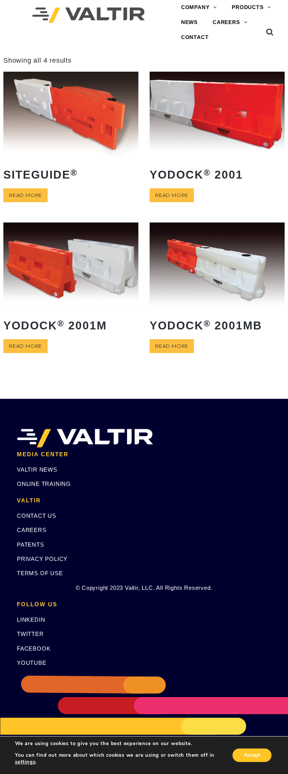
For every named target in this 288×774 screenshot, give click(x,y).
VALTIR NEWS (37, 469)
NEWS (189, 22)
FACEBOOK (33, 648)
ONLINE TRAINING (44, 484)
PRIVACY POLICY (42, 559)
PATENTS (30, 544)
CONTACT (195, 37)
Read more (25, 195)
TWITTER (30, 634)
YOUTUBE (31, 663)
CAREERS (226, 22)
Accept (252, 755)
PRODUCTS (247, 7)
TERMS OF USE (40, 573)
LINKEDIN (31, 619)
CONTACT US (36, 515)
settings (25, 762)
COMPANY (195, 7)
